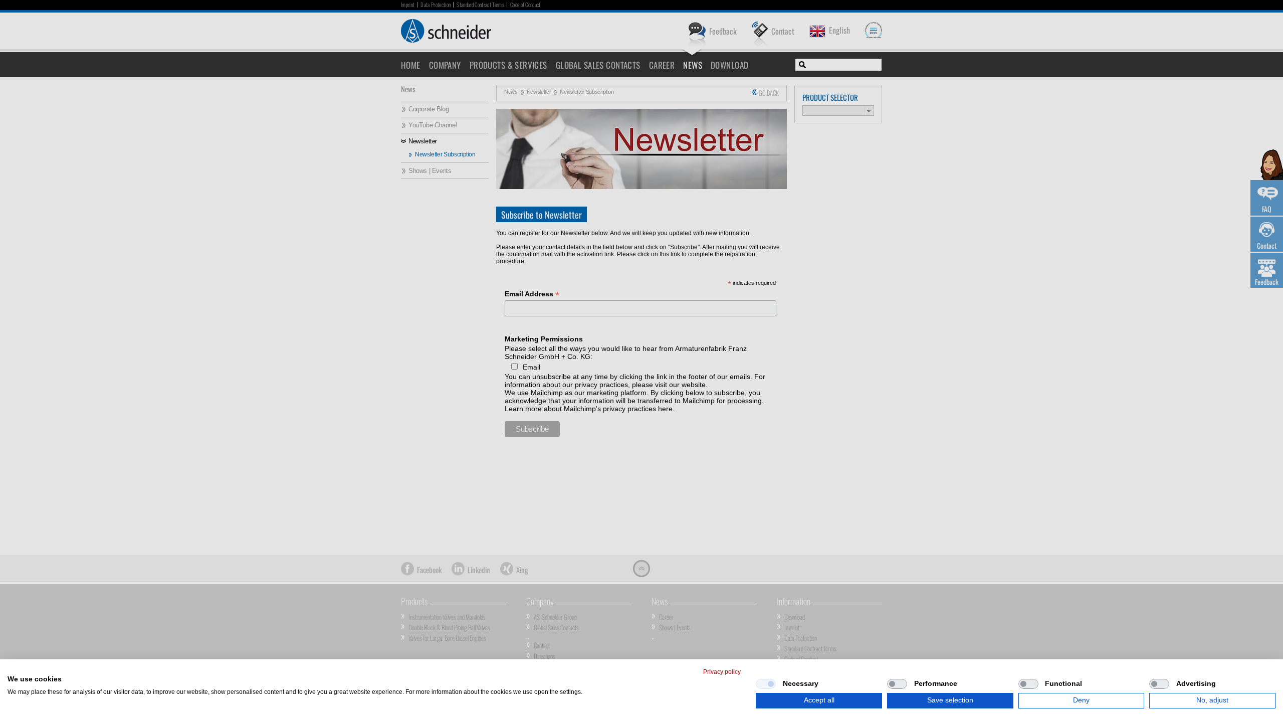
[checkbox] (766, 684)
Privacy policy (722, 671)
